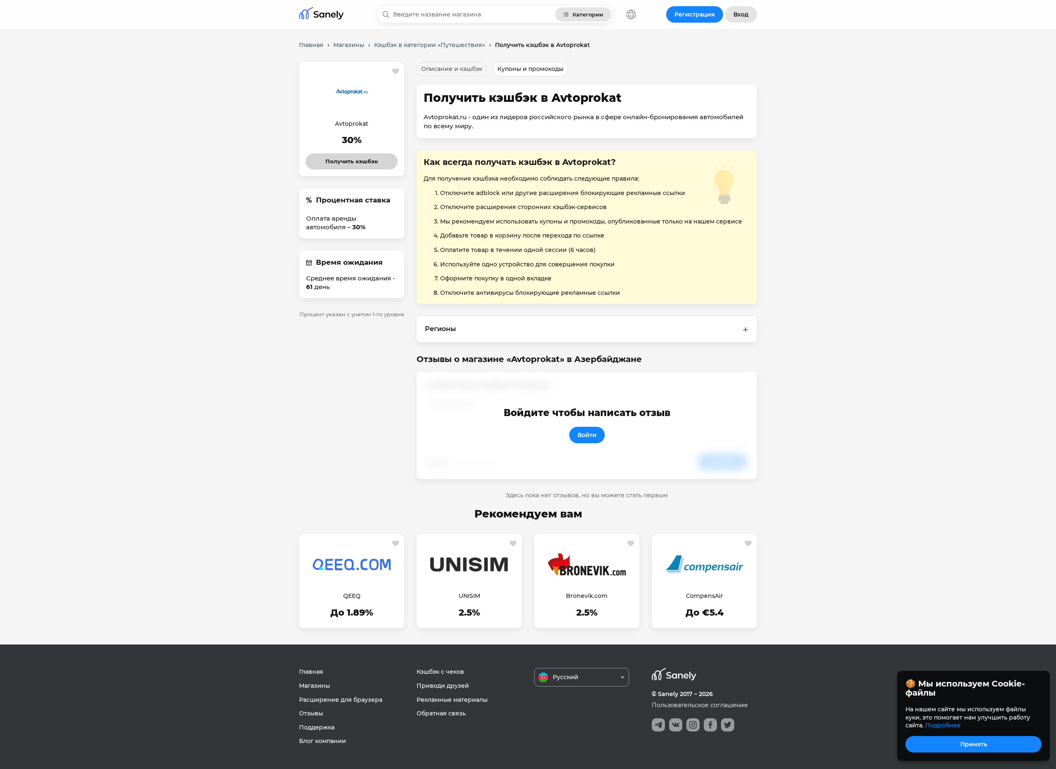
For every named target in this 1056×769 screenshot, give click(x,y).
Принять (973, 744)
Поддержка (317, 727)
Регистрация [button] (694, 14)
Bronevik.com (587, 596)
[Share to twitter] (727, 724)
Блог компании (322, 741)
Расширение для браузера (340, 699)
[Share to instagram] (693, 724)
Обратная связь (441, 713)
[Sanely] (321, 14)
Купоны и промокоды (530, 69)
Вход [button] (741, 14)
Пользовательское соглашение (700, 705)
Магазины (314, 685)
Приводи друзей (443, 685)
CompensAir (704, 596)
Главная (311, 671)
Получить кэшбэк (352, 159)
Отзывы (311, 713)
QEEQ (352, 596)
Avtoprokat (351, 123)
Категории (588, 14)
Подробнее (943, 725)
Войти (587, 435)
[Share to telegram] (658, 724)
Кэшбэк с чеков (440, 671)
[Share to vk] (675, 724)
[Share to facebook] (710, 724)
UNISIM (469, 596)
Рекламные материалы (452, 699)
